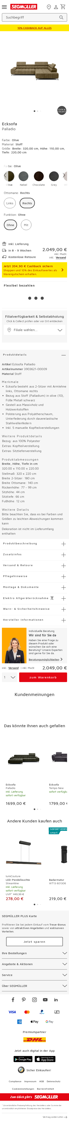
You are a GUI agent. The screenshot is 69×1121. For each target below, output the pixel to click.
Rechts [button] (27, 203)
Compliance (15, 1081)
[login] (56, 7)
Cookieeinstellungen (23, 1088)
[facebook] (13, 1000)
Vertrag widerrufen (53, 1116)
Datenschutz (53, 1081)
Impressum (30, 1081)
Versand (61, 257)
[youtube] (45, 1000)
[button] (9, 178)
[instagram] (34, 1000)
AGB (41, 1081)
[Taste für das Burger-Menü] (4, 6)
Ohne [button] (10, 225)
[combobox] (9, 677)
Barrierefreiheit (45, 1088)
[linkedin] (56, 1000)
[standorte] (49, 7)
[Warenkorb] (63, 7)
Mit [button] (26, 225)
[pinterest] (23, 1000)
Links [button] (9, 203)
